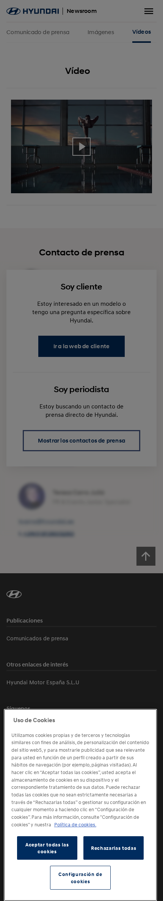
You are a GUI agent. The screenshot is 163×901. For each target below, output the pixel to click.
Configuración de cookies (80, 877)
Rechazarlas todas (113, 848)
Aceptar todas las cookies (47, 848)
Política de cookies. (75, 824)
